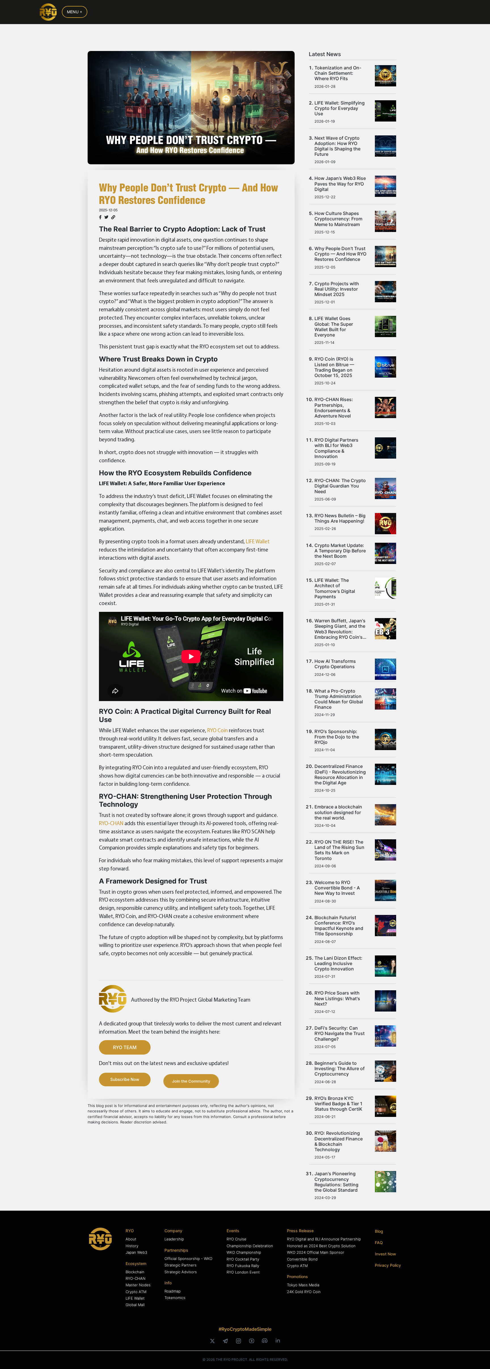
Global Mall (135, 1304)
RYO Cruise (236, 1239)
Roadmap (172, 1291)
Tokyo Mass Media (303, 1285)
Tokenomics (174, 1297)
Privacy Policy (388, 1265)
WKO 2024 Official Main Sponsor (315, 1252)
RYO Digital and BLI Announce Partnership (324, 1239)
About (131, 1239)
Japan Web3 (136, 1252)
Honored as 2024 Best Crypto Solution (321, 1246)
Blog (379, 1231)
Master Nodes (138, 1285)
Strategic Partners (180, 1265)
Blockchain (135, 1272)
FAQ (379, 1242)
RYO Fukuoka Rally (243, 1265)
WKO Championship (244, 1252)
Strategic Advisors (180, 1272)
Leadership (174, 1239)
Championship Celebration (250, 1246)
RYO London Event (243, 1272)
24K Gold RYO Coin (304, 1291)
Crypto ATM (136, 1291)
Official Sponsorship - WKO (188, 1258)
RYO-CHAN (111, 823)
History (132, 1246)
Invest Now (385, 1253)
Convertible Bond (302, 1259)
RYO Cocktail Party (243, 1259)
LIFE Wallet (258, 541)
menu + (74, 11)
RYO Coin (217, 730)
